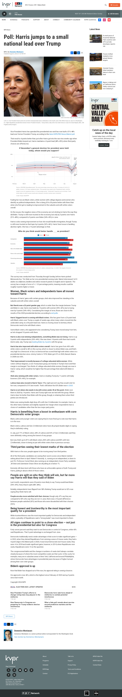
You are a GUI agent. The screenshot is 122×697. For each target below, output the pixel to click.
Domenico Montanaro (16, 52)
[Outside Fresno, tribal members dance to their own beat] (96, 71)
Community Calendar (72, 20)
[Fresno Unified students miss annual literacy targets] (96, 57)
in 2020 (70, 386)
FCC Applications (73, 673)
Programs (46, 660)
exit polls (54, 313)
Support (36, 20)
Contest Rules (97, 665)
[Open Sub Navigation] (7, 20)
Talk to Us (71, 656)
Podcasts (25, 20)
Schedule (13, 20)
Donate (115, 5)
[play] (4, 14)
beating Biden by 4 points (41, 342)
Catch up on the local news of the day (103, 131)
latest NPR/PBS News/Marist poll (62, 134)
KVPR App (46, 669)
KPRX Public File (97, 656)
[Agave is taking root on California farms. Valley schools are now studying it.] (96, 85)
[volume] (10, 14)
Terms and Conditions (74, 669)
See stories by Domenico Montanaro (29, 637)
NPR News (7, 30)
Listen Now (103, 145)
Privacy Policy (72, 665)
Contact (45, 673)
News (4, 20)
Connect (56, 20)
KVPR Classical (90, 20)
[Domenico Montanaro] (8, 635)
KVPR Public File (97, 660)
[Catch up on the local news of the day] (104, 112)
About (46, 20)
